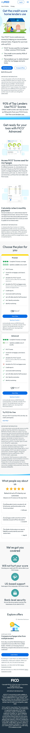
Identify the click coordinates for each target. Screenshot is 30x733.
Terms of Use (10, 687)
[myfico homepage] (5, 2)
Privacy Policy (19, 687)
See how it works (14, 397)
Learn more (4, 93)
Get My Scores (7, 68)
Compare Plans (20, 68)
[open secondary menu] (28, 2)
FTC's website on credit (14, 727)
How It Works (5, 6)
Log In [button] (21, 2)
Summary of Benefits (7, 467)
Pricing (12, 6)
